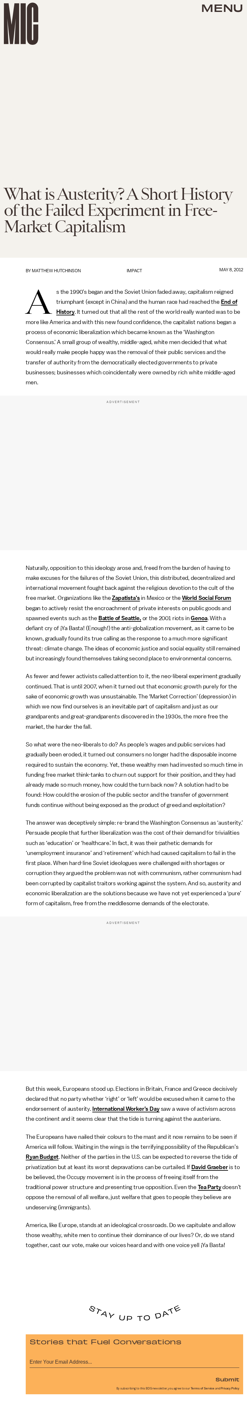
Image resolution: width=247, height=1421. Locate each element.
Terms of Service (203, 1388)
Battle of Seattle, (119, 618)
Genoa (199, 618)
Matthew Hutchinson (56, 270)
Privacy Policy (230, 1388)
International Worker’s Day (126, 1109)
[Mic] (21, 24)
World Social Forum (206, 598)
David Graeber (209, 1167)
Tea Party (209, 1187)
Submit (227, 1379)
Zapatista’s (126, 598)
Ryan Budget (42, 1157)
